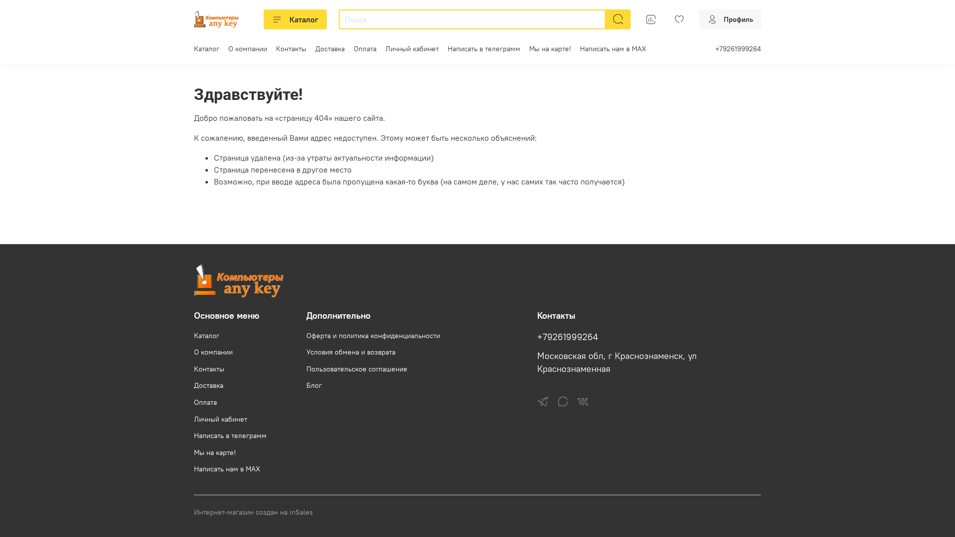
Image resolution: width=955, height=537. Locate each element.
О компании (247, 48)
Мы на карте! (550, 48)
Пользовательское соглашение (356, 368)
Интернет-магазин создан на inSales (253, 512)
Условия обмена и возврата (350, 352)
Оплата (365, 48)
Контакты (291, 48)
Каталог (303, 19)
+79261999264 (738, 48)
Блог (314, 385)
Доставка (330, 48)
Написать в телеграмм (484, 48)
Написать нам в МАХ (613, 48)
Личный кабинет (412, 48)
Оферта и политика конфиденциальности (373, 335)
